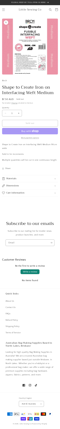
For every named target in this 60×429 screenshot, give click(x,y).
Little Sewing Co (26, 424)
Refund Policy (12, 320)
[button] (3, 10)
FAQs (8, 314)
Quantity (5, 108)
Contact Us (11, 307)
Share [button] (8, 168)
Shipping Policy (13, 326)
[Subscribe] (51, 242)
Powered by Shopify (39, 424)
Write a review (30, 271)
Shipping (14, 103)
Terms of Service (13, 333)
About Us (10, 301)
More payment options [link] (30, 138)
